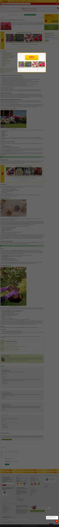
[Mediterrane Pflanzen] (35, 64)
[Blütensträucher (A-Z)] (22, 64)
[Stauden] (28, 64)
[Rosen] (42, 64)
